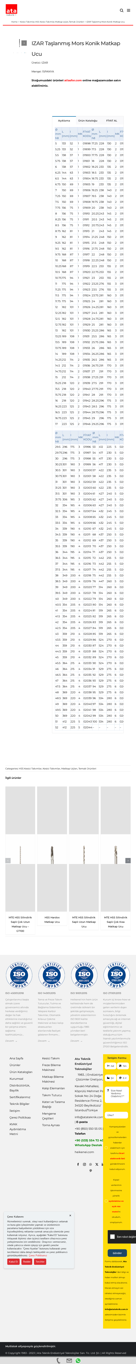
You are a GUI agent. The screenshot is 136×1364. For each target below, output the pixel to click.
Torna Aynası (51, 1125)
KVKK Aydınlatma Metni (18, 1129)
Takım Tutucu (52, 1095)
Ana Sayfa (16, 1058)
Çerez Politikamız (38, 1255)
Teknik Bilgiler (19, 1104)
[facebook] (78, 1164)
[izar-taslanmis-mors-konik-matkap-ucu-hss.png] (19, 43)
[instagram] (84, 1164)
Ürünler (15, 1065)
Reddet (26, 1261)
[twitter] (96, 1164)
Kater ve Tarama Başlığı (53, 1104)
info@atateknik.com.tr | (90, 1120)
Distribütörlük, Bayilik (20, 1088)
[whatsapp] (90, 1164)
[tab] (64, 120)
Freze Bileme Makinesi (51, 1067)
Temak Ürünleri (87, 768)
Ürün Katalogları (21, 1072)
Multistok (11, 1346)
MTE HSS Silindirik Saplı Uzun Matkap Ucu (84, 922)
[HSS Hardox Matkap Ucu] (52, 849)
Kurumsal (16, 1078)
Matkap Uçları (69, 768)
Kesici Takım (51, 1058)
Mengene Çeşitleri (49, 1116)
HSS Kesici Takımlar (30, 768)
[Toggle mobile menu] (129, 10)
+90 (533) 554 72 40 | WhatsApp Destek (90, 1143)
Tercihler (40, 1261)
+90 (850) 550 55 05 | (89, 1131)
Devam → (11, 1040)
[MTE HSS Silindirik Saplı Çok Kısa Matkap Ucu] (116, 849)
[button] (8, 860)
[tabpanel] (88, 429)
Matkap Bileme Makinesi (53, 1079)
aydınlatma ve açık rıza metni (116, 1206)
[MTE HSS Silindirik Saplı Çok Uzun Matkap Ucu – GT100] (20, 849)
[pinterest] (90, 1170)
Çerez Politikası (20, 1117)
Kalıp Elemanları (53, 1088)
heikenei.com (84, 1152)
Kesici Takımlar (51, 768)
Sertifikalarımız (20, 1097)
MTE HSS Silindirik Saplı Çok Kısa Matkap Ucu (115, 922)
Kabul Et (13, 1261)
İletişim (15, 1110)
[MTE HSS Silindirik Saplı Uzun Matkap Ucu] (84, 849)
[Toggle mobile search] (121, 10)
